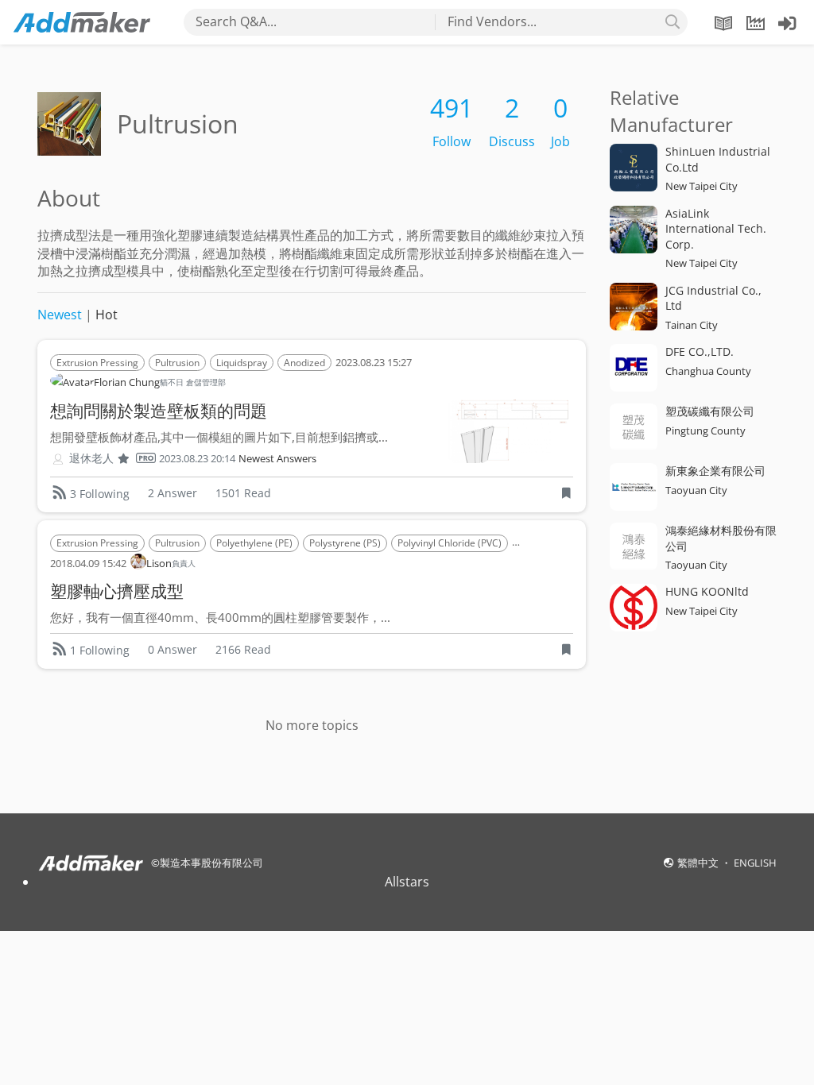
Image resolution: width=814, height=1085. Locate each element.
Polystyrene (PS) (345, 543)
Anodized (304, 362)
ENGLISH (755, 862)
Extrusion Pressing (97, 362)
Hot (106, 314)
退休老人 (91, 457)
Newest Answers (277, 458)
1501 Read (243, 492)
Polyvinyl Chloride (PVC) (449, 543)
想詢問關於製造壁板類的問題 (158, 411)
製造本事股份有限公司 (211, 862)
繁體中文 (699, 862)
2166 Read (243, 649)
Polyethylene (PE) (254, 543)
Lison (171, 563)
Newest (59, 314)
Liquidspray (241, 362)
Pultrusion (177, 362)
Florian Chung (160, 382)
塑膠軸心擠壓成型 (117, 591)
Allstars (407, 881)
